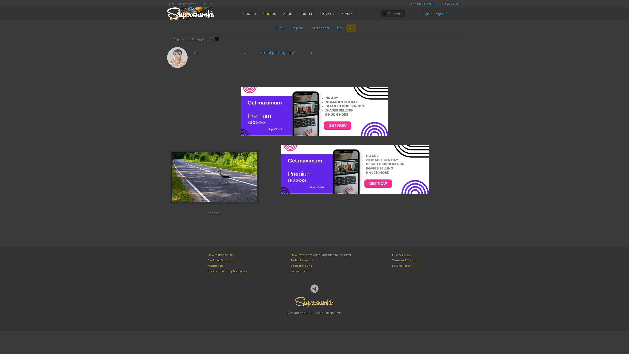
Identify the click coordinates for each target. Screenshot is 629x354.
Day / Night (452, 4)
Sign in (427, 14)
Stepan (198, 39)
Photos (179, 39)
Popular (297, 28)
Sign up (442, 14)
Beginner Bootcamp (221, 260)
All (351, 28)
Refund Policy (401, 265)
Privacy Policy (401, 255)
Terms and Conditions (406, 260)
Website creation (302, 271)
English (416, 4)
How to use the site (220, 255)
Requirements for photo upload (229, 271)
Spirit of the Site (301, 265)
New (339, 28)
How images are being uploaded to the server (321, 255)
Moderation (215, 265)
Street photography (277, 52)
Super (280, 28)
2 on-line (207, 4)
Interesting (320, 28)
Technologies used (303, 260)
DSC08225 (215, 213)
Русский (429, 4)
